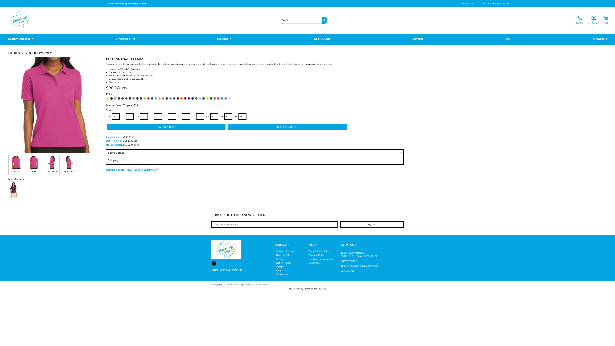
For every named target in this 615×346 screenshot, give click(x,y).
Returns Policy (316, 255)
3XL (194, 116)
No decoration (114, 144)
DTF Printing (113, 140)
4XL (208, 116)
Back (34, 171)
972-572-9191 (468, 3)
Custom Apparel (285, 251)
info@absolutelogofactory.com (496, 3)
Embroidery (112, 137)
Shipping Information (320, 259)
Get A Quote (283, 262)
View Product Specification (142, 169)
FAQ (278, 270)
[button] (20, 38)
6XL (236, 116)
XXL (180, 116)
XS (110, 116)
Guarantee (314, 262)
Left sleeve (51, 171)
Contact (280, 266)
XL (166, 116)
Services (280, 259)
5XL (222, 116)
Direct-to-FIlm (283, 255)
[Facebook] (214, 263)
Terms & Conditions (319, 251)
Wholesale (282, 274)
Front (16, 171)
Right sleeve (69, 171)
